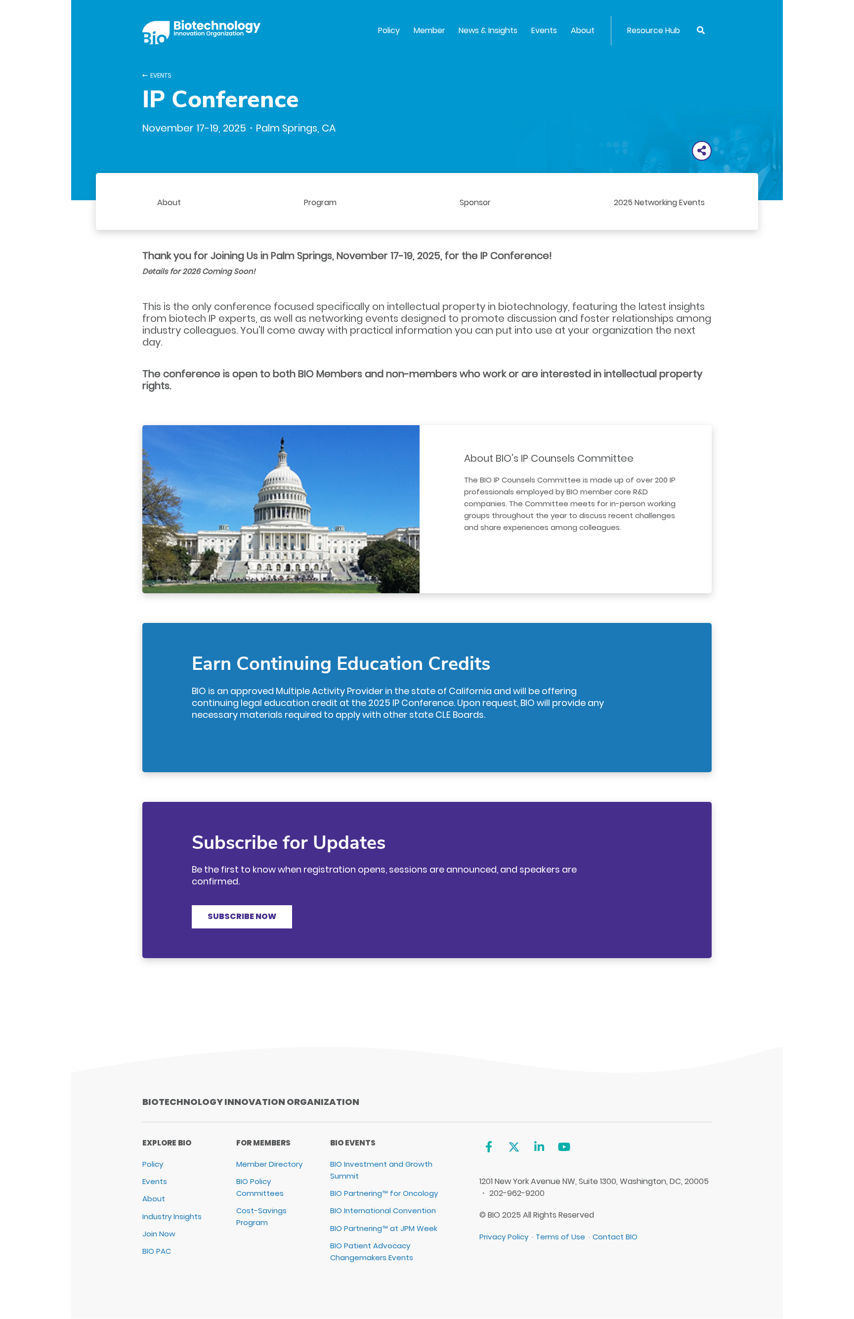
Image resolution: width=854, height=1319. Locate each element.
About (583, 30)
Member (429, 30)
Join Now (158, 1234)
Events (544, 30)
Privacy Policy (503, 1236)
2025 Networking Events (659, 202)
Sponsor (475, 202)
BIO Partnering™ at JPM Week (383, 1228)
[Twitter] (513, 1146)
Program (320, 202)
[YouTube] (564, 1146)
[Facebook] (489, 1146)
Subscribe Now (242, 916)
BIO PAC (156, 1251)
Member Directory (269, 1164)
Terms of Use (560, 1236)
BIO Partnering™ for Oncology (384, 1193)
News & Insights (488, 30)
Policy (389, 30)
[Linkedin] (539, 1146)
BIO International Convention (383, 1210)
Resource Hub (653, 30)
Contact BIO (615, 1236)
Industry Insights (172, 1216)
